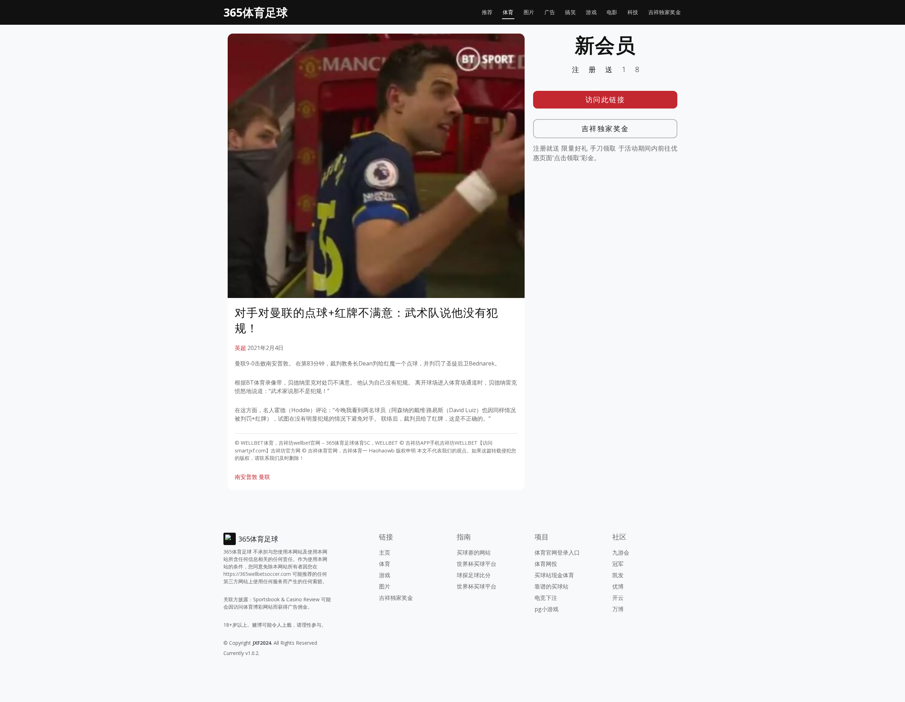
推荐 (487, 12)
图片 (529, 12)
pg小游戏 (547, 609)
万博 (618, 609)
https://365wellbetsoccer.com (257, 574)
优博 (618, 586)
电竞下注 (546, 598)
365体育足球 (255, 12)
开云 (618, 598)
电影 (612, 12)
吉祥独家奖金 (664, 12)
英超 (240, 348)
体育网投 (546, 564)
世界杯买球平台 (476, 564)
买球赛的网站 (474, 552)
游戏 (591, 12)
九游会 (620, 552)
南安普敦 (246, 477)
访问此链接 (605, 99)
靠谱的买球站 (551, 586)
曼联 (264, 477)
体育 (508, 12)
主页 (384, 552)
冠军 (618, 564)
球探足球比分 (474, 575)
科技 (632, 12)
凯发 (618, 575)
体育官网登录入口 (557, 552)
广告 (549, 12)
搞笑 (570, 12)
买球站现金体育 (554, 575)
